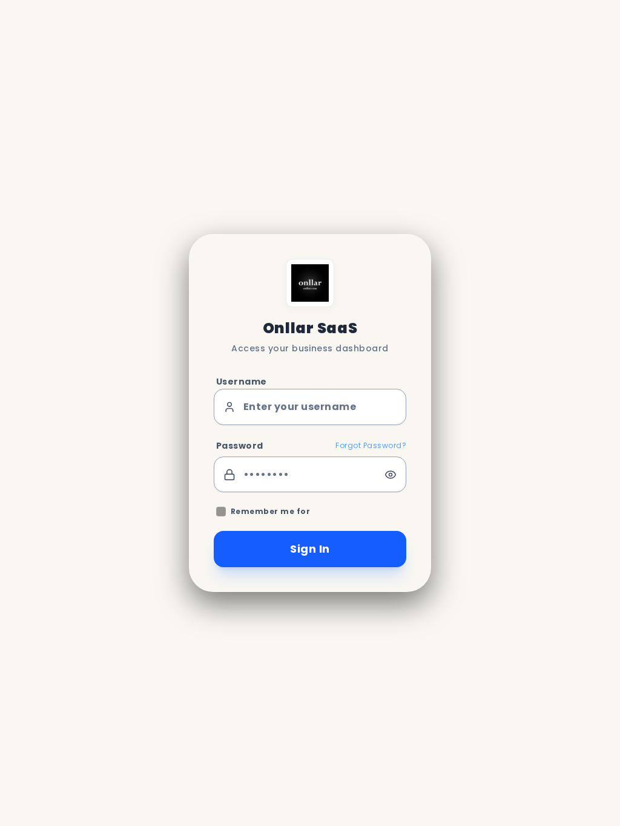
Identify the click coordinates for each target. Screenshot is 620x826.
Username (241, 382)
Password (239, 446)
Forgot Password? (370, 445)
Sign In (309, 548)
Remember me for (270, 511)
